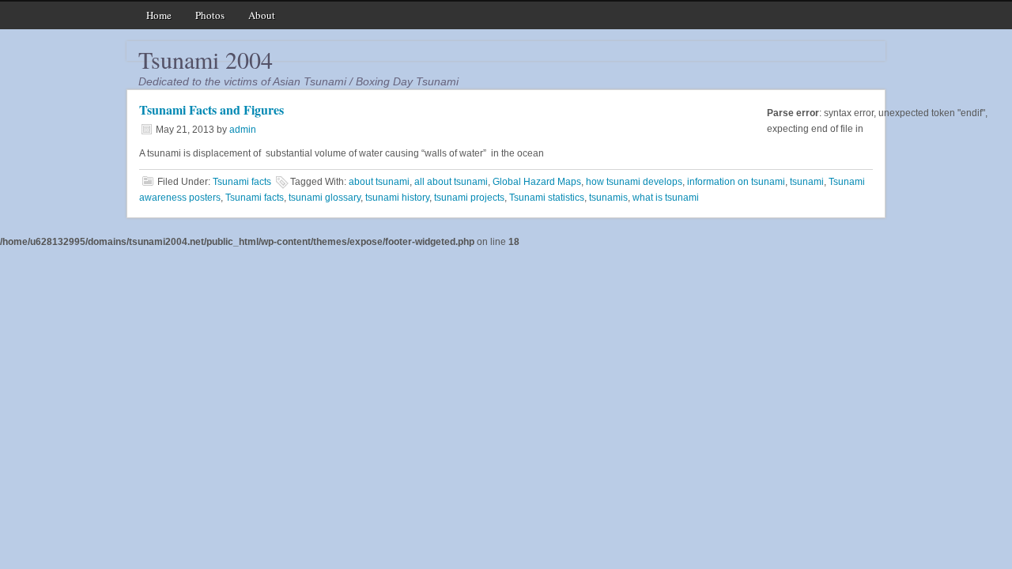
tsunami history (397, 197)
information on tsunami (736, 181)
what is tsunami (665, 197)
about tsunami (379, 181)
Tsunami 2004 (205, 59)
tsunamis (608, 197)
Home (159, 15)
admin (242, 129)
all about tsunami (451, 181)
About (261, 15)
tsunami (807, 181)
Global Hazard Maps (537, 181)
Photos (210, 15)
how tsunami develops (634, 181)
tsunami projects (469, 197)
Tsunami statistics (546, 197)
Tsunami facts (242, 181)
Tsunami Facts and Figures (211, 109)
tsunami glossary (325, 197)
